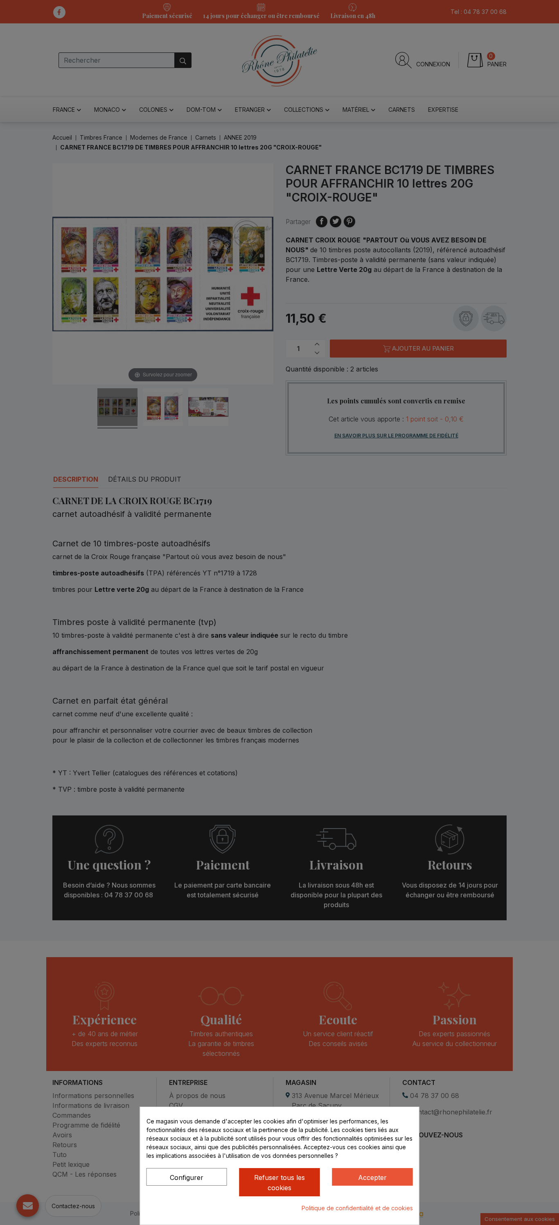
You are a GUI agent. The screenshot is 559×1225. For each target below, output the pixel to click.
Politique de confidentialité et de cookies (357, 1208)
